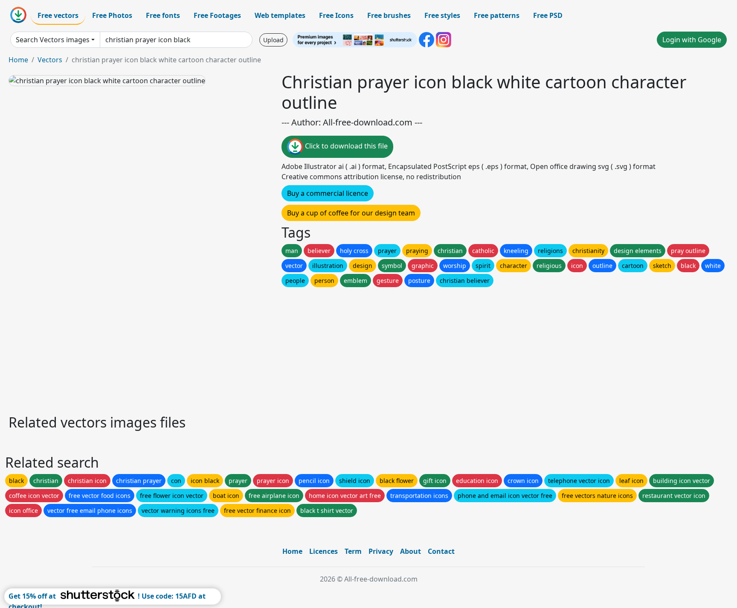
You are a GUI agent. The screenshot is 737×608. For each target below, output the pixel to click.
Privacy (380, 551)
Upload (273, 40)
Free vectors (58, 15)
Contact (441, 551)
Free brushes (389, 15)
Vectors (50, 59)
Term (353, 551)
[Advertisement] (263, 348)
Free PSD (548, 15)
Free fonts (163, 15)
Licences (323, 551)
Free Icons (336, 15)
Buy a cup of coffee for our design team (351, 213)
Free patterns (496, 15)
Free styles (442, 15)
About (410, 551)
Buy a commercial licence (327, 193)
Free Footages (217, 15)
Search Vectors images (53, 39)
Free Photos (112, 15)
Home (18, 59)
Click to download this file (345, 146)
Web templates (280, 15)
